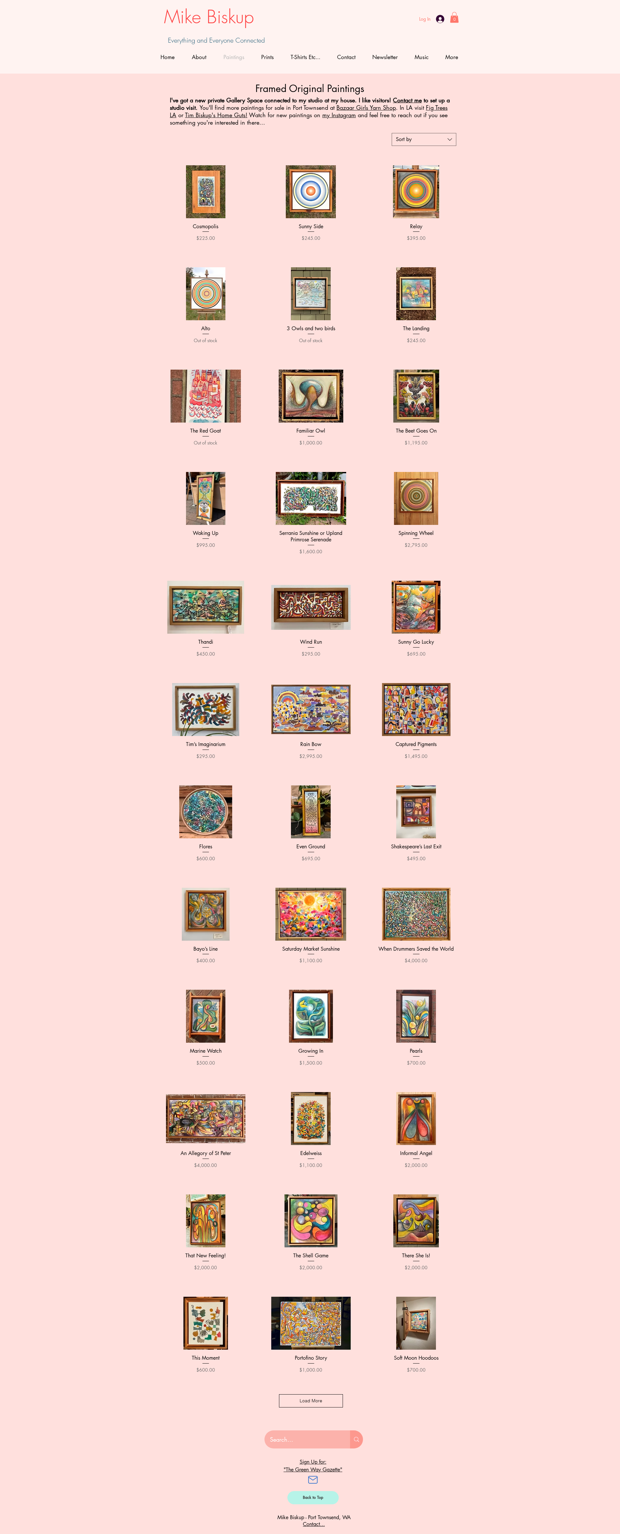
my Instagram (339, 115)
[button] (454, 17)
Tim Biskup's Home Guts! (216, 115)
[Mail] (312, 1479)
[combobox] (424, 139)
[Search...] (356, 1439)
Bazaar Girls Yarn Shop (366, 107)
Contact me (407, 100)
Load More (311, 1401)
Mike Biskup (209, 17)
